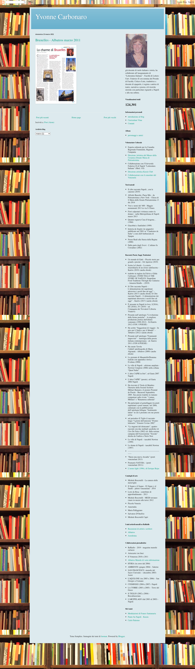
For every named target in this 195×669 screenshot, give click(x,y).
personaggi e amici (135, 135)
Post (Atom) (49, 122)
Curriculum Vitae (135, 120)
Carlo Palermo (134, 620)
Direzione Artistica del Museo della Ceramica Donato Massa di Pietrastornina (142, 157)
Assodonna (132, 535)
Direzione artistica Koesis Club (140, 171)
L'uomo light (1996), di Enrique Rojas (143, 468)
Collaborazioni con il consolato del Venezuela (142, 176)
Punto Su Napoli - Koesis (138, 616)
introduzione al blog (136, 116)
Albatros (131, 532)
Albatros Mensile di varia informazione (143, 560)
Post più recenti (42, 117)
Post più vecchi (110, 117)
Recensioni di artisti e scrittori (140, 528)
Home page (76, 117)
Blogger (121, 636)
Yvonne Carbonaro (61, 16)
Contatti (131, 123)
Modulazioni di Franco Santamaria (142, 613)
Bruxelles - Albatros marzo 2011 (58, 40)
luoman (104, 636)
